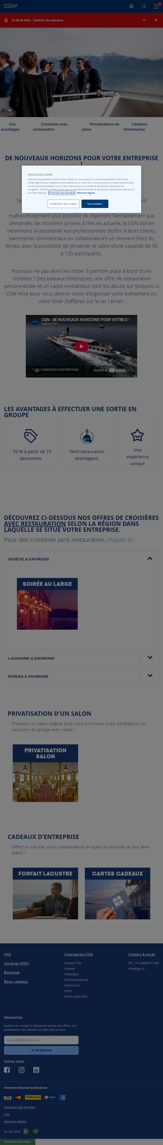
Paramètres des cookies (63, 203)
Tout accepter (95, 203)
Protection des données (62, 192)
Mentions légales (86, 192)
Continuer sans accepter (40, 174)
